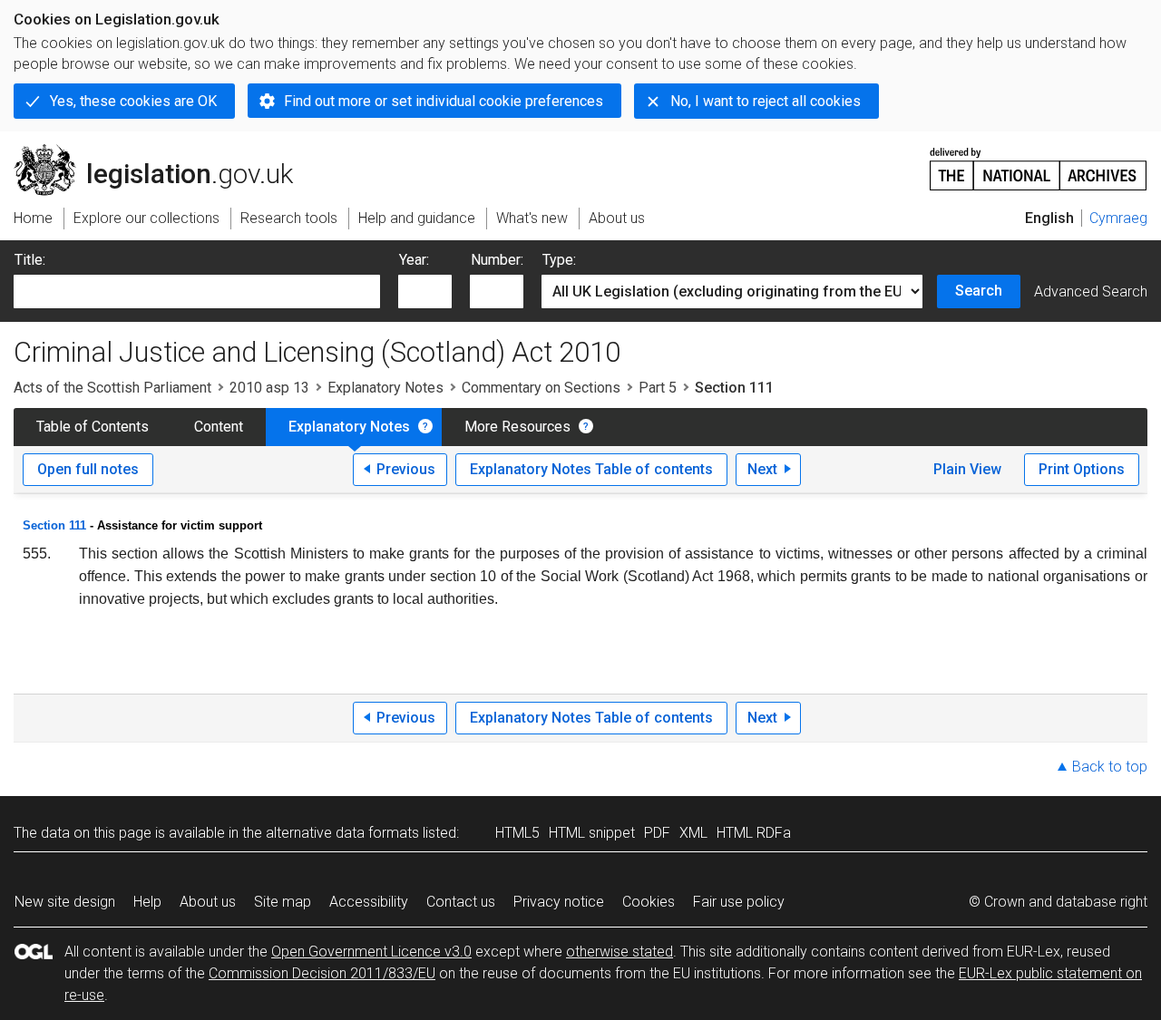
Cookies (648, 901)
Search (978, 290)
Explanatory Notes (385, 387)
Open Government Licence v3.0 (371, 951)
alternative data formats (342, 832)
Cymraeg (1118, 218)
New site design (65, 901)
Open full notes (88, 469)
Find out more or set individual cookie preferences (443, 101)
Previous (405, 469)
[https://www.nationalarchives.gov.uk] (1038, 161)
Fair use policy (739, 901)
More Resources (517, 426)
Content (218, 426)
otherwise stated (619, 951)
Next (762, 469)
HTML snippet (592, 832)
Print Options (1082, 469)
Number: (497, 259)
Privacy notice (558, 901)
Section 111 (54, 525)
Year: (414, 259)
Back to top (1109, 766)
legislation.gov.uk (164, 151)
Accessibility (368, 901)
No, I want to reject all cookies (765, 101)
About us (208, 901)
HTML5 (517, 832)
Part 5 (658, 387)
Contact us (460, 901)
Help (147, 901)
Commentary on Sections (541, 387)
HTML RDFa (754, 832)
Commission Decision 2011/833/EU (322, 973)
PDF (657, 832)
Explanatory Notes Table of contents (591, 469)
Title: (30, 259)
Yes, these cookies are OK (133, 101)
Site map (282, 901)
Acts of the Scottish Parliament (112, 387)
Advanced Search (1090, 291)
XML (693, 832)
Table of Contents (92, 426)
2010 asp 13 (269, 387)
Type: (559, 259)
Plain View (967, 469)
